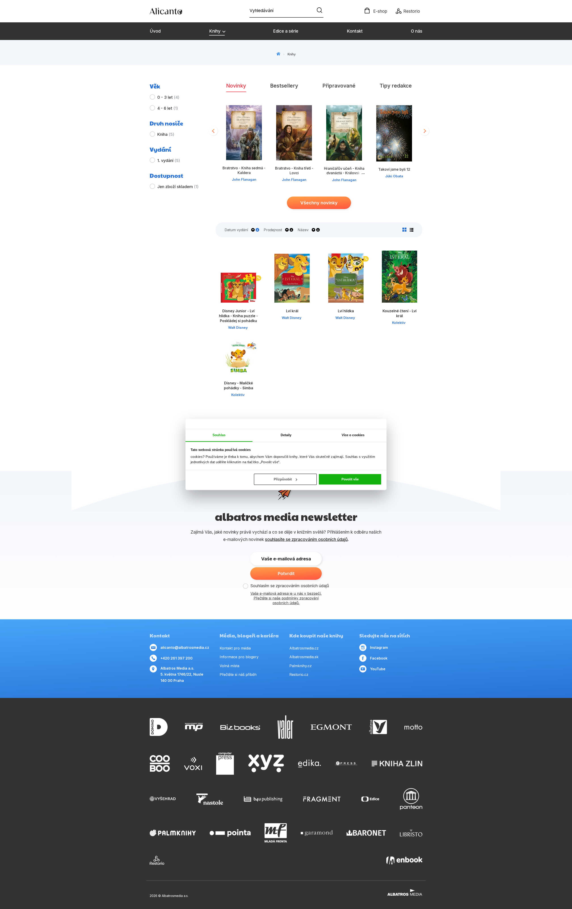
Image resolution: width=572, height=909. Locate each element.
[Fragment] (322, 799)
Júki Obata (394, 176)
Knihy (215, 31)
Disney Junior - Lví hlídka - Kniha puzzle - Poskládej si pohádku (238, 316)
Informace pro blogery (239, 657)
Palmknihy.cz (300, 666)
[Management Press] (194, 727)
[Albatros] (378, 727)
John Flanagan (244, 179)
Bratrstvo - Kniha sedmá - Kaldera (244, 170)
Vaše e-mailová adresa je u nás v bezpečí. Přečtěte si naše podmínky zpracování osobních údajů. (286, 598)
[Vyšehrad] (162, 799)
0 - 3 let (168, 97)
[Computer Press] (225, 764)
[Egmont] (331, 727)
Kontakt (355, 31)
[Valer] (285, 727)
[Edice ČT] (370, 799)
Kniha (165, 134)
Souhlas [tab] (218, 435)
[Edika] (309, 764)
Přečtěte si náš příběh (238, 674)
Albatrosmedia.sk (303, 657)
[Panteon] (411, 799)
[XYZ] (266, 764)
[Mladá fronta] (276, 833)
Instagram (379, 647)
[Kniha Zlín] (397, 764)
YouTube (377, 669)
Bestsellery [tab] (284, 86)
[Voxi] (193, 764)
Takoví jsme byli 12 (394, 169)
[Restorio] (157, 860)
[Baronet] (366, 833)
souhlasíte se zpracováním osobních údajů (306, 539)
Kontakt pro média (235, 648)
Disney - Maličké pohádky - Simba (238, 385)
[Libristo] (411, 833)
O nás (416, 31)
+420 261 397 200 (176, 658)
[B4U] (263, 799)
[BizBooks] (240, 727)
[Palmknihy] (172, 833)
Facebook (378, 658)
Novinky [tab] (236, 86)
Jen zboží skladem (178, 186)
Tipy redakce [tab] (396, 86)
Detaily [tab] (286, 435)
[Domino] (158, 727)
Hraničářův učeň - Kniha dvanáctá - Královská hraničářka (344, 173)
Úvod (155, 31)
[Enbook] (404, 860)
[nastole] (210, 799)
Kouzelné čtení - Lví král (399, 313)
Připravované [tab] (338, 86)
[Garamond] (316, 833)
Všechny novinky (319, 202)
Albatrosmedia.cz (304, 648)
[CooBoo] (160, 764)
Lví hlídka (346, 311)
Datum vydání (236, 230)
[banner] (175, 11)
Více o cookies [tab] (353, 435)
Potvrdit (286, 573)
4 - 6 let (167, 108)
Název (303, 230)
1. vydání (168, 160)
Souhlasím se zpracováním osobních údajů (289, 585)
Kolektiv (399, 322)
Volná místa (229, 666)
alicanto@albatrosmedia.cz (184, 647)
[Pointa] (230, 833)
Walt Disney (238, 327)
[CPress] (346, 764)
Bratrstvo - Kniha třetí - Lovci (294, 170)
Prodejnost (273, 230)
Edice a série (285, 31)
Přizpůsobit (283, 479)
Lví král (292, 311)
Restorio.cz (298, 674)
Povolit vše (350, 479)
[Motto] (413, 727)
